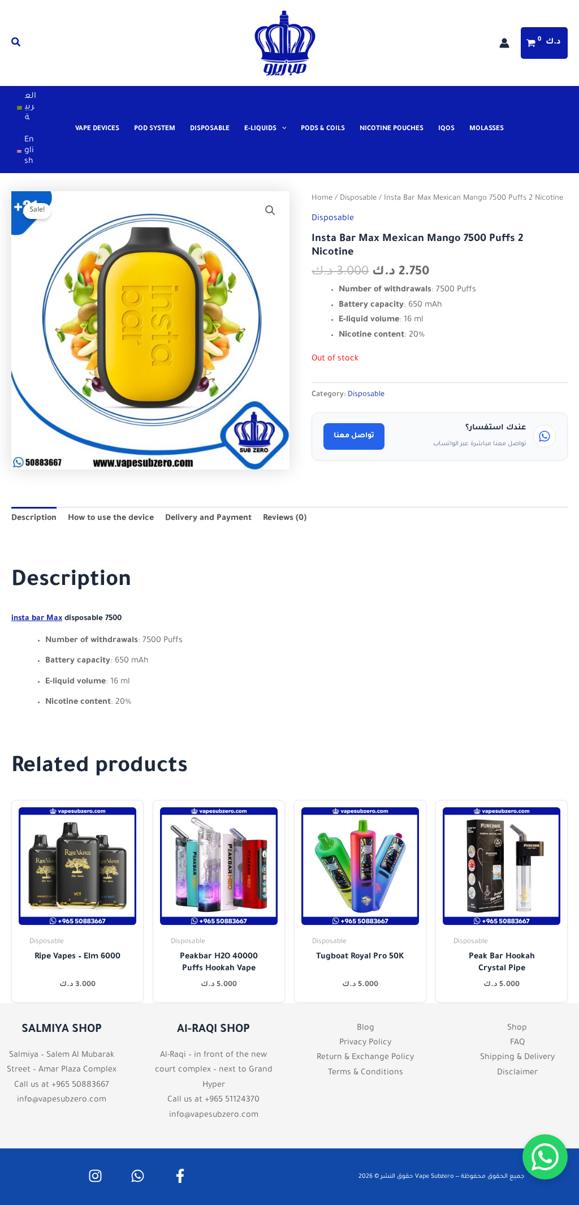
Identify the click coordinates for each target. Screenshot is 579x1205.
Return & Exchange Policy (365, 1057)
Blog (365, 1028)
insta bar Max (36, 618)
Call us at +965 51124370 (213, 1100)
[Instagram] (95, 1176)
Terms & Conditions (365, 1073)
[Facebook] (180, 1176)
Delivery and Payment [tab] (208, 518)
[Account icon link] (504, 43)
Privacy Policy (365, 1043)
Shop (517, 1028)
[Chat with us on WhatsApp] (545, 1157)
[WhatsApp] (138, 1176)
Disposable (358, 199)
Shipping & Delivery (517, 1057)
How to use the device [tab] (111, 518)
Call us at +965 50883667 (61, 1085)
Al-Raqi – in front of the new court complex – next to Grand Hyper (214, 1070)
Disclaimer (517, 1073)
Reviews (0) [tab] (284, 518)
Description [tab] (34, 518)
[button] (16, 45)
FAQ (517, 1043)
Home (322, 199)
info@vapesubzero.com (61, 1100)
